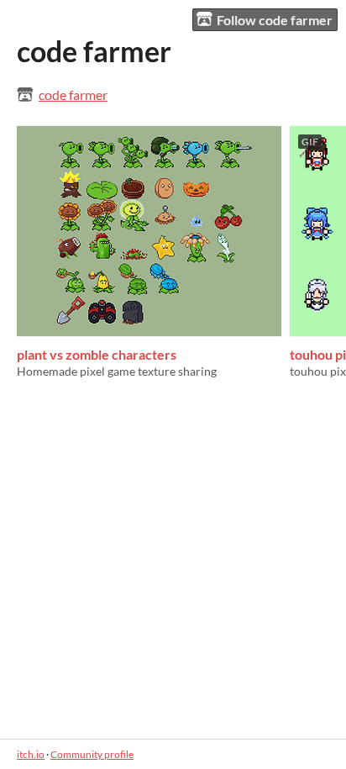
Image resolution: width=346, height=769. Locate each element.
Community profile (92, 754)
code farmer (73, 95)
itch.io (31, 754)
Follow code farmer (275, 20)
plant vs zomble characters (96, 354)
